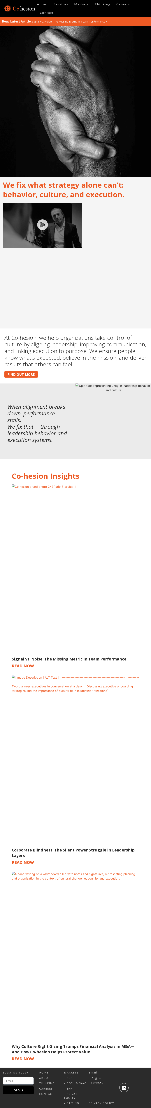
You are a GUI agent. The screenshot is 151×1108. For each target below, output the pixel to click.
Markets (81, 4)
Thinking (102, 4)
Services (61, 4)
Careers (123, 4)
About (42, 4)
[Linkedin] (124, 1087)
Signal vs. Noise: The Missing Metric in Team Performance (68, 21)
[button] (42, 225)
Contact (47, 13)
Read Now (23, 665)
